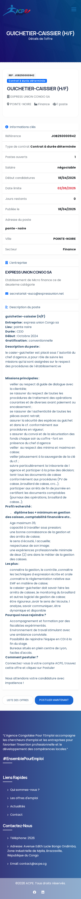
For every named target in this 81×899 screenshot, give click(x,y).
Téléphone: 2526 (22, 838)
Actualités (17, 806)
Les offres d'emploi (24, 798)
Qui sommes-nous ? (25, 790)
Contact (16, 814)
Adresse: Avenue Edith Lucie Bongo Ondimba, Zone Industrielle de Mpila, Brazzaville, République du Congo (41, 851)
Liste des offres (18, 700)
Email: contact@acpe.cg (28, 863)
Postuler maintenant (54, 700)
